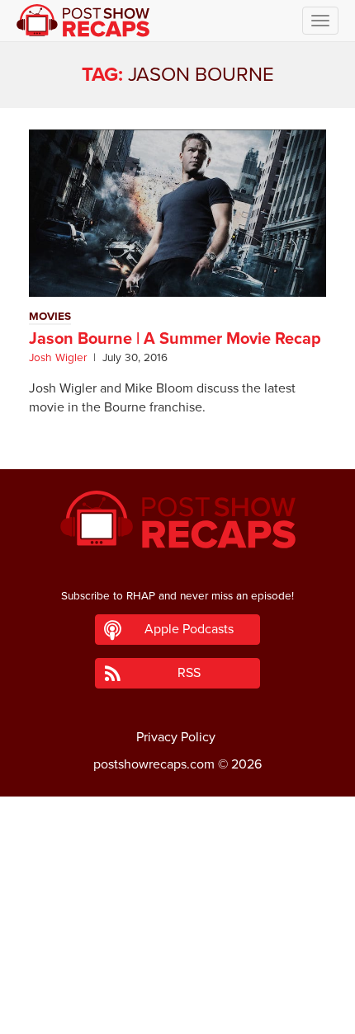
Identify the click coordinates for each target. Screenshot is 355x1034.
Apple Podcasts (189, 629)
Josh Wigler (58, 357)
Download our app (177, 1011)
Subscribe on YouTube (178, 974)
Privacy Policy (175, 737)
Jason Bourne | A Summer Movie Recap (175, 339)
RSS (189, 673)
